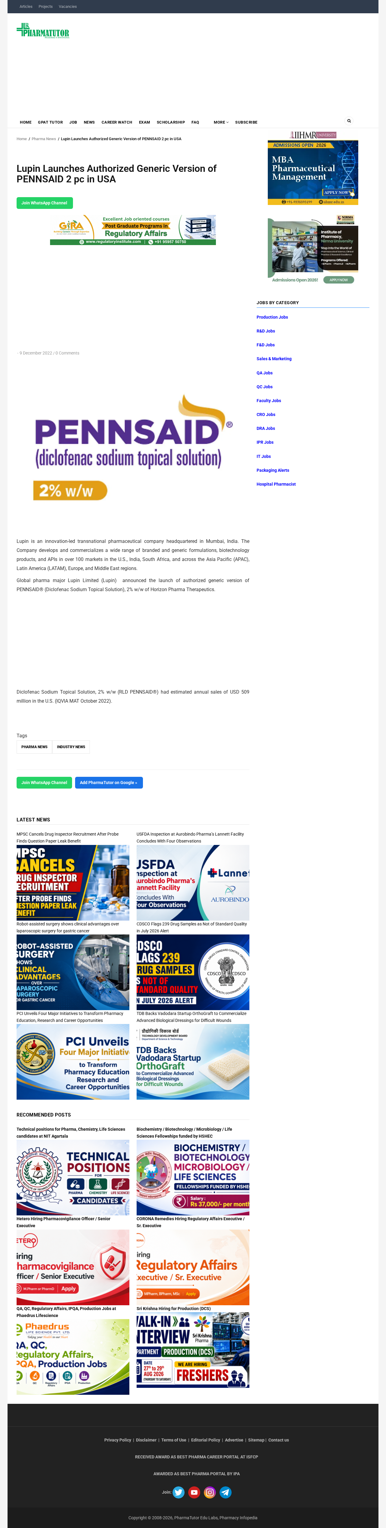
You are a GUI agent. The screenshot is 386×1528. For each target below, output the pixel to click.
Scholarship (171, 122)
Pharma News (44, 139)
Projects (46, 6)
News (89, 122)
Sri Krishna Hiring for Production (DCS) (174, 1308)
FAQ (195, 122)
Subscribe (246, 122)
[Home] (43, 30)
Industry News (71, 747)
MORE (219, 122)
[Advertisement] (223, 61)
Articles (26, 6)
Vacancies (68, 6)
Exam (144, 122)
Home (25, 122)
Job (73, 122)
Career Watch (117, 122)
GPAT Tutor (50, 122)
